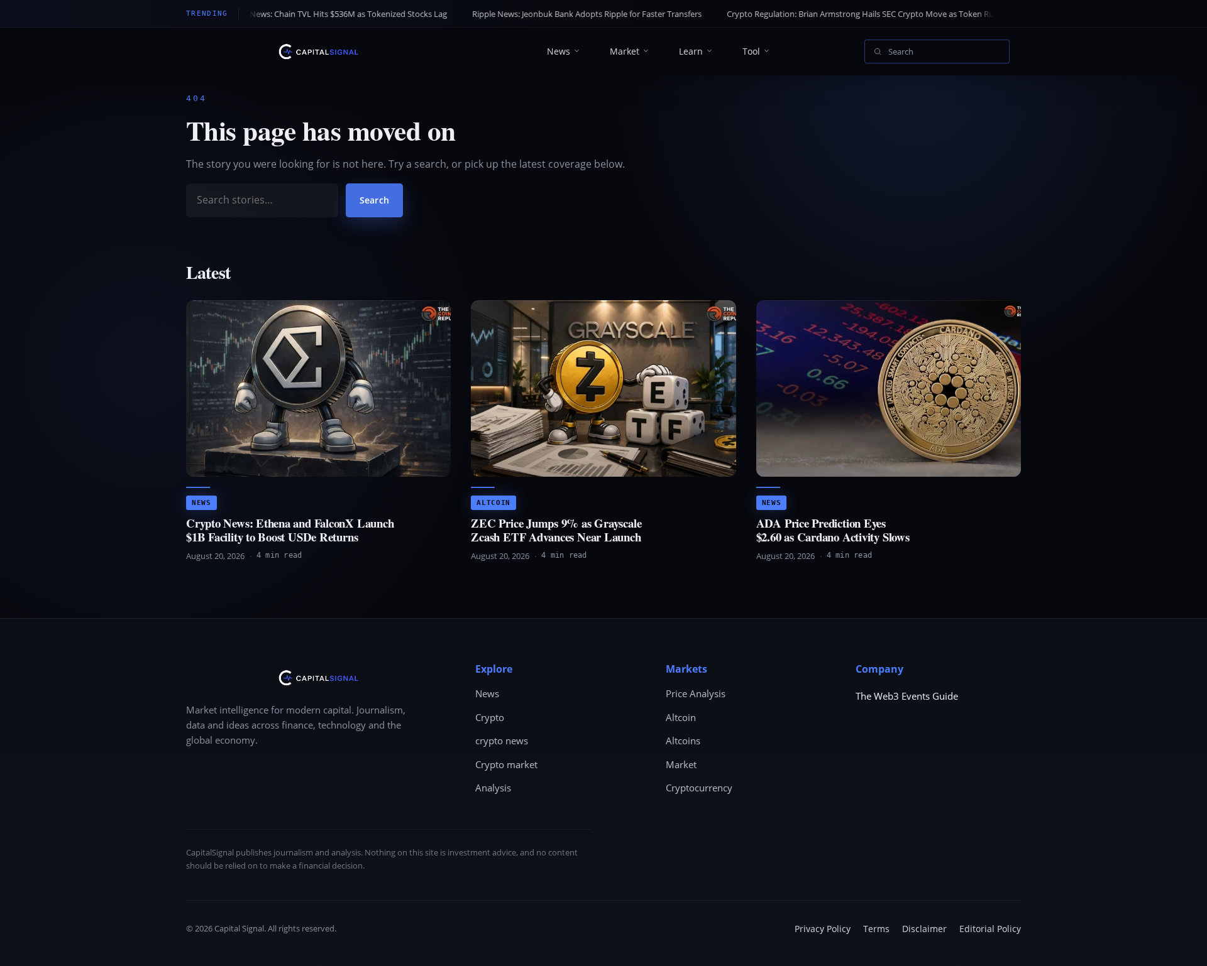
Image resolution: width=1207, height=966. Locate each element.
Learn (691, 51)
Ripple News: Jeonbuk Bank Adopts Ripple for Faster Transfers (528, 13)
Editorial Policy (990, 929)
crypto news (501, 740)
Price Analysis (695, 693)
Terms (876, 929)
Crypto (489, 717)
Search (374, 200)
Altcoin (493, 503)
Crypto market (506, 764)
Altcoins (683, 740)
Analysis (493, 787)
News (558, 51)
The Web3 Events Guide (907, 696)
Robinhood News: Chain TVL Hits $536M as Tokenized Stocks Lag (268, 13)
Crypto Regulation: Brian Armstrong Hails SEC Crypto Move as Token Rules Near (817, 13)
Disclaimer (924, 929)
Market (624, 51)
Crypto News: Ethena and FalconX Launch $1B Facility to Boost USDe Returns (290, 530)
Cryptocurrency (699, 787)
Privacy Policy (823, 929)
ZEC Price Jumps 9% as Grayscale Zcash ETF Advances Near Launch (556, 530)
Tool (751, 51)
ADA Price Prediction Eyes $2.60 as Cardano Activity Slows (833, 530)
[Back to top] (1179, 944)
